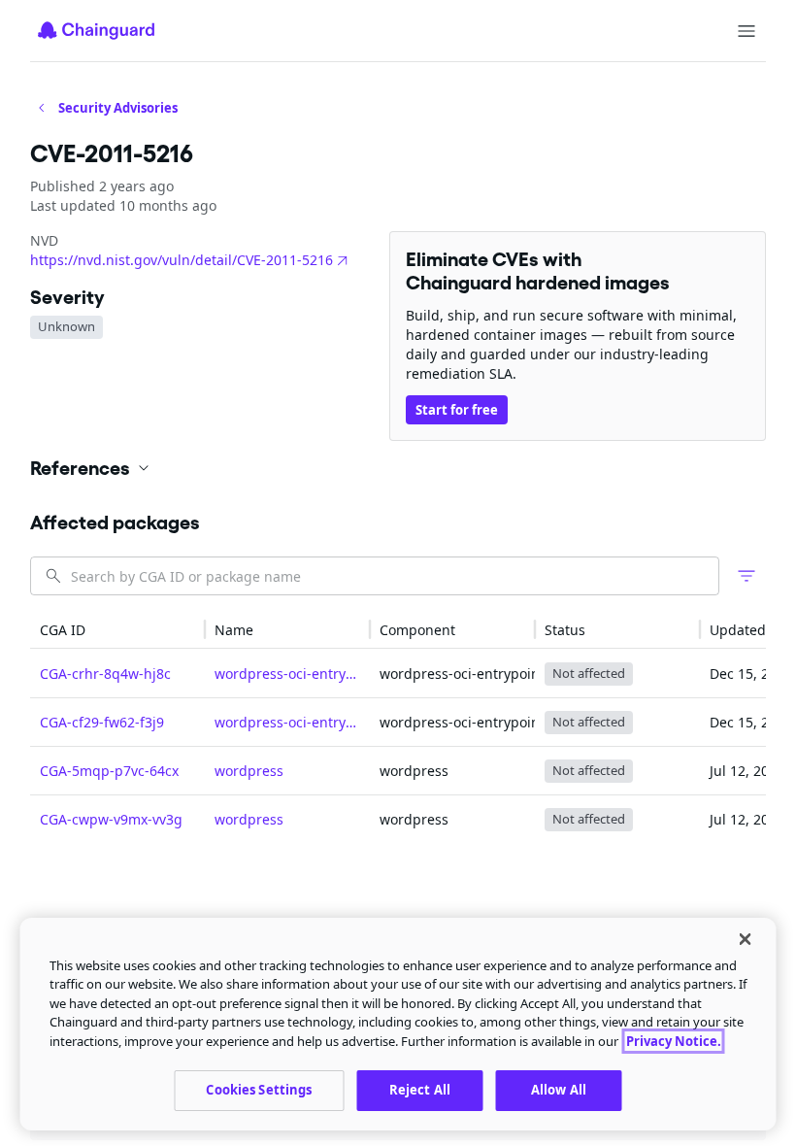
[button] (398, 468)
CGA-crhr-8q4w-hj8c (105, 673)
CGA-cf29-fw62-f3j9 (102, 722)
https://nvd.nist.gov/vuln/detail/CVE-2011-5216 (181, 260)
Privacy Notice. (673, 1041)
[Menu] (746, 31)
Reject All (419, 1089)
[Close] (745, 939)
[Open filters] (746, 575)
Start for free (456, 410)
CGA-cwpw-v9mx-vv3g (111, 819)
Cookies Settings (259, 1089)
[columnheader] (117, 630)
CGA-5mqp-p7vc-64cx (109, 770)
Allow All (558, 1089)
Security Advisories (118, 108)
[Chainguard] (96, 30)
